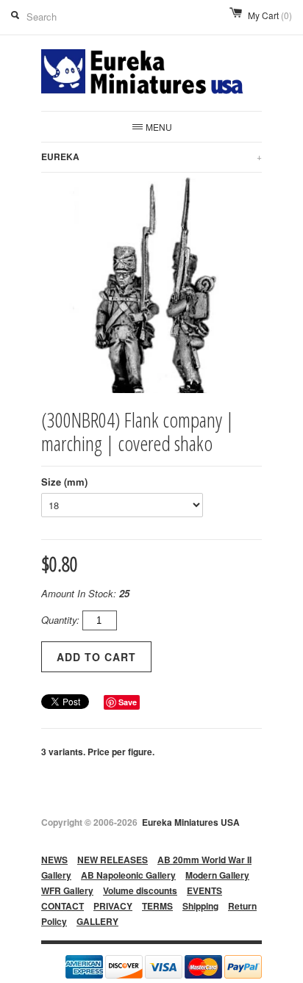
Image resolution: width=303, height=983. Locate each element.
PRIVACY (112, 905)
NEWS (54, 859)
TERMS (157, 905)
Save (127, 701)
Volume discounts (140, 890)
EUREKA (151, 156)
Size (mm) (64, 482)
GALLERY (97, 921)
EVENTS (204, 890)
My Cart (270, 15)
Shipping (200, 905)
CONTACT (62, 905)
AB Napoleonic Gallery (128, 875)
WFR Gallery (67, 890)
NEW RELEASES (112, 859)
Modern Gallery (217, 875)
